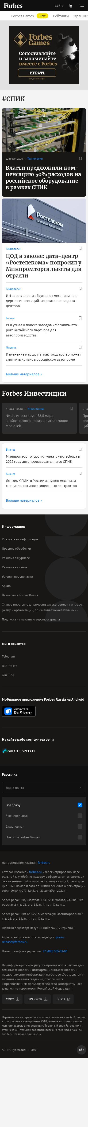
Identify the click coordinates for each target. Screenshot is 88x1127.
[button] (82, 5)
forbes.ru (44, 862)
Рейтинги (61, 16)
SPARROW (35, 999)
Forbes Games (28, 16)
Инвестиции (35, 409)
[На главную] (13, 5)
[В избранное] (80, 158)
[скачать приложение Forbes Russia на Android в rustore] (19, 711)
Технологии (35, 159)
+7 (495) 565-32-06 (54, 951)
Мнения (11, 347)
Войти (59, 5)
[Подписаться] (80, 787)
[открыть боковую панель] (71, 5)
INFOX (61, 999)
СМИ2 (10, 999)
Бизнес (10, 318)
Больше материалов (22, 374)
